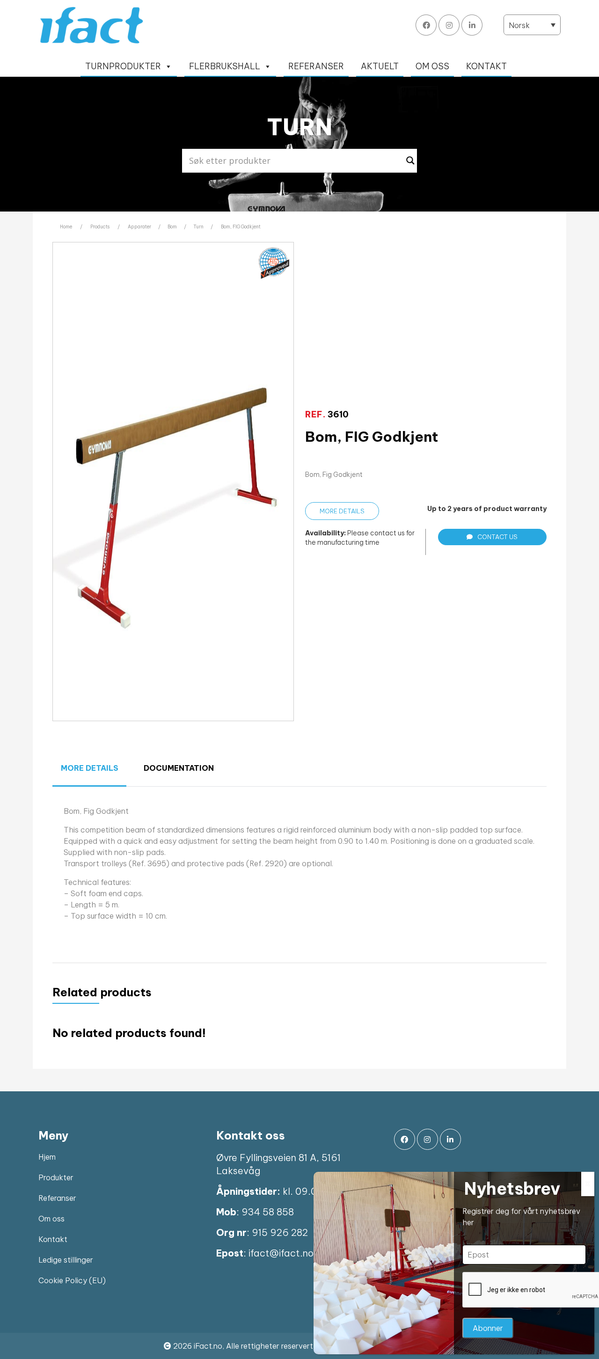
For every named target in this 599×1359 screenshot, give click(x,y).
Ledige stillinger (65, 1259)
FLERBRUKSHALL (224, 66)
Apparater (139, 227)
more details (342, 511)
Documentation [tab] (179, 768)
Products (100, 227)
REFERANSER (316, 66)
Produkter (55, 1177)
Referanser (57, 1198)
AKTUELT (380, 66)
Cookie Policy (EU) (72, 1280)
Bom (172, 227)
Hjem (47, 1157)
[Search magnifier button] (410, 160)
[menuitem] (532, 25)
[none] (532, 25)
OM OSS (432, 66)
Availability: (325, 533)
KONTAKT (486, 66)
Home (66, 227)
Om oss (51, 1218)
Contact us (497, 537)
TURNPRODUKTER (123, 66)
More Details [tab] (89, 768)
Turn (198, 227)
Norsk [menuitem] (519, 25)
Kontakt (52, 1239)
